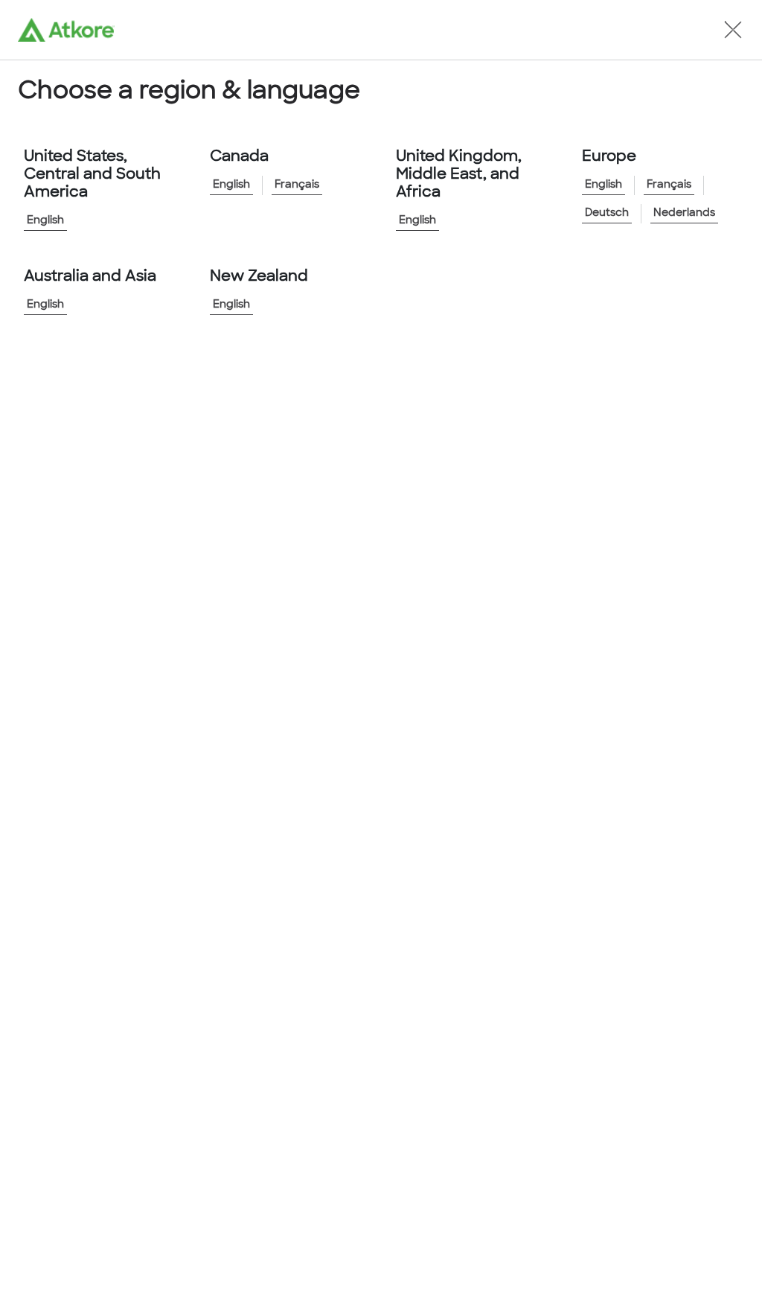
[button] (733, 30)
